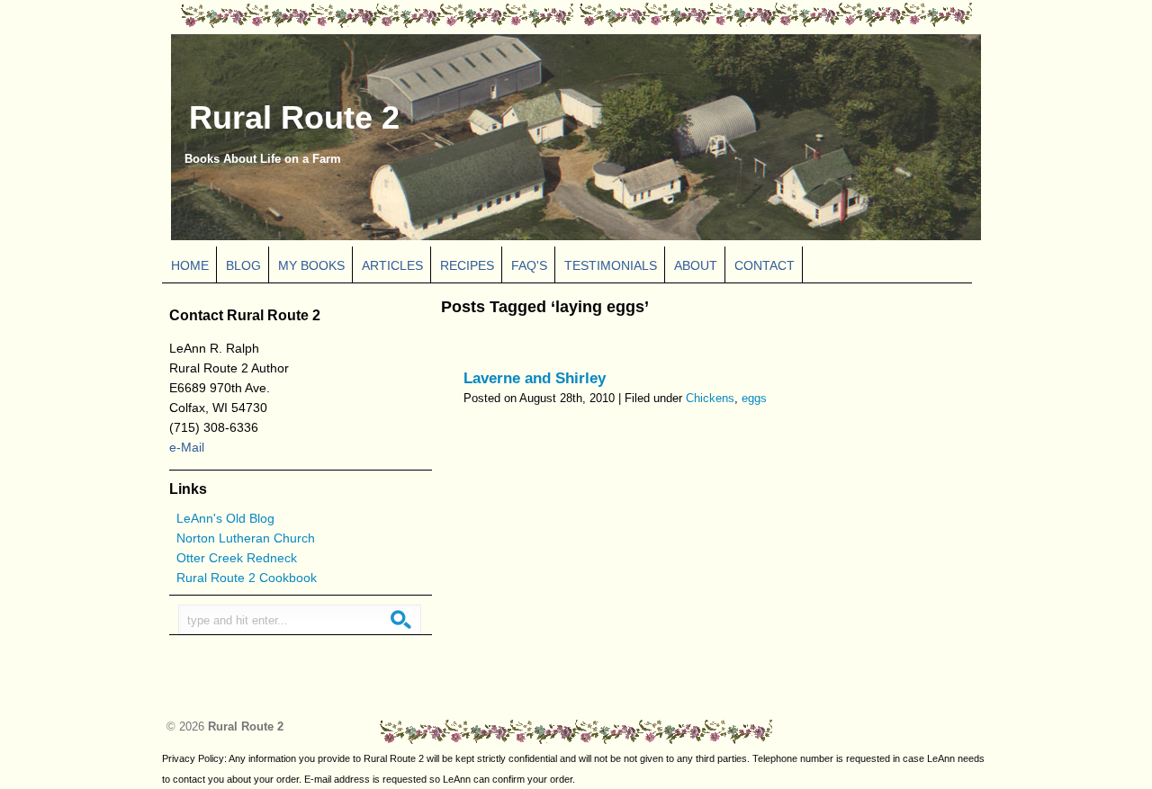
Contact (764, 265)
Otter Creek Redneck (236, 558)
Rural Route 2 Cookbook (246, 577)
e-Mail (186, 447)
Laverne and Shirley (535, 378)
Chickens (710, 398)
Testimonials (610, 265)
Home (190, 265)
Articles (392, 265)
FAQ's (529, 265)
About (695, 265)
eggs (754, 398)
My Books (311, 265)
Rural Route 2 (294, 118)
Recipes (467, 265)
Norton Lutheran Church (245, 538)
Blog (243, 265)
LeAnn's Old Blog (225, 518)
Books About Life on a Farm (262, 159)
